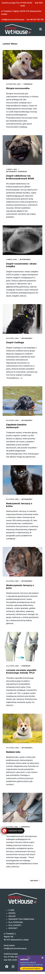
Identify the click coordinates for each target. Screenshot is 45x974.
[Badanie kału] (22, 728)
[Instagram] (13, 966)
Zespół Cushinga (15, 342)
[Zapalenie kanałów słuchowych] (22, 401)
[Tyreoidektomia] (22, 807)
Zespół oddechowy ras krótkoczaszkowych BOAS (20, 177)
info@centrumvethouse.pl (14, 19)
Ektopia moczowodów (18, 88)
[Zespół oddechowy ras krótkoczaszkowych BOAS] (22, 150)
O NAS (11, 910)
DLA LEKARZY (14, 925)
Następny (34, 880)
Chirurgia (27, 84)
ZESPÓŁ (12, 913)
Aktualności (11, 171)
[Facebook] (7, 966)
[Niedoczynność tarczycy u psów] (22, 561)
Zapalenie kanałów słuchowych (16, 426)
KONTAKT (13, 928)
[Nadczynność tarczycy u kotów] (22, 480)
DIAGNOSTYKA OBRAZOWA (21, 919)
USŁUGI (11, 916)
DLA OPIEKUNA (15, 922)
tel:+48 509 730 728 (35, 19)
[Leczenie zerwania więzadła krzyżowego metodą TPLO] (22, 646)
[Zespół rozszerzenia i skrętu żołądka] (22, 240)
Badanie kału (13, 752)
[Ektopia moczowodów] (22, 65)
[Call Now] (4, 831)
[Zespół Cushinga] (22, 319)
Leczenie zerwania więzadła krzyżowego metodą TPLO (21, 671)
